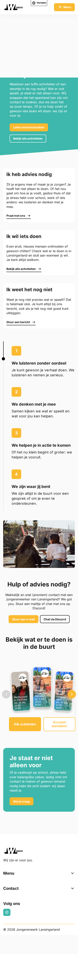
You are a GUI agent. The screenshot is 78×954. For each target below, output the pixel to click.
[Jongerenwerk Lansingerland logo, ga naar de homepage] (13, 7)
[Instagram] (6, 912)
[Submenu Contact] (72, 888)
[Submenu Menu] (72, 873)
